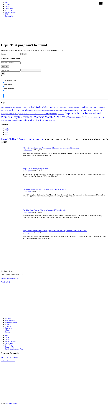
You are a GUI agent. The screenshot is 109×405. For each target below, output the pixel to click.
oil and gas (72, 117)
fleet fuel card (19, 110)
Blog (6, 3)
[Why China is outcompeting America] (10, 184)
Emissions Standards (72, 107)
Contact (7, 6)
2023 (7, 134)
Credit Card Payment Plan (14, 349)
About (7, 330)
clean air (19, 107)
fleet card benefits (99, 107)
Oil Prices (85, 117)
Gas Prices (26, 114)
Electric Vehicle (62, 107)
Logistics (8, 318)
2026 (7, 129)
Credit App (9, 8)
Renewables (9, 16)
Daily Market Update (45, 107)
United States (52, 120)
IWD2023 (64, 117)
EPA (78, 107)
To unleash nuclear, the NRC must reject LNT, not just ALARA (44, 189)
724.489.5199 (5, 282)
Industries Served (11, 322)
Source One (100, 117)
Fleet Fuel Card (10, 320)
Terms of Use (9, 347)
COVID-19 (24, 107)
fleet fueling (45, 110)
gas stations (32, 114)
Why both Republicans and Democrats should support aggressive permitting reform (51, 148)
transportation (24, 120)
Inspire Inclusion (75, 113)
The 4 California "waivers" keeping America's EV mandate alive (44, 210)
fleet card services (6, 110)
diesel (57, 107)
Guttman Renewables (8, 361)
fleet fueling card (53, 110)
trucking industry (39, 120)
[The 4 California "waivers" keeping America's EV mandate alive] (10, 225)
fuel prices (14, 114)
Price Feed (8, 10)
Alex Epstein (28, 150)
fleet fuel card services (34, 110)
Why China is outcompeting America (35, 169)
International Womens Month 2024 (38, 117)
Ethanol (82, 107)
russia (95, 117)
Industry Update (50, 114)
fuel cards (96, 110)
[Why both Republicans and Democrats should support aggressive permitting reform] (10, 163)
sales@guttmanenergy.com (10, 278)
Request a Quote (10, 12)
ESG (6, 14)
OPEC (92, 117)
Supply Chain (4, 120)
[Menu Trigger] (101, 3)
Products (8, 324)
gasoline (21, 114)
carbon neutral (4, 107)
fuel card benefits (86, 110)
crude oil (32, 107)
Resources (8, 328)
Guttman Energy (12, 403)
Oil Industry (78, 117)
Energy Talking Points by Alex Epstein (22, 139)
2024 (7, 132)
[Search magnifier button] (3, 73)
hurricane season (39, 114)
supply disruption (12, 120)
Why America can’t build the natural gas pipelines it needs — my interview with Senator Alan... (55, 231)
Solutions (8, 326)
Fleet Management (65, 110)
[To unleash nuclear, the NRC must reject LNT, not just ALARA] (10, 204)
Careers (7, 4)
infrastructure (61, 114)
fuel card (76, 110)
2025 (7, 130)
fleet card (88, 107)
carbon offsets (12, 107)
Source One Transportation (10, 357)
